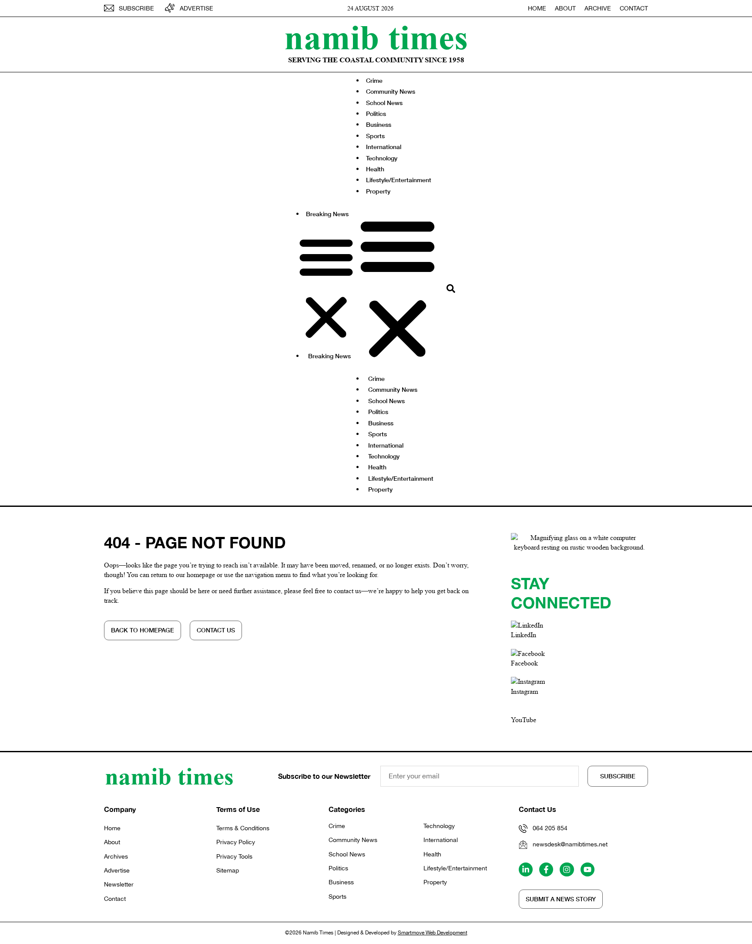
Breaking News (327, 213)
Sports (375, 135)
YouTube (523, 720)
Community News (390, 91)
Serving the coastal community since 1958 (376, 60)
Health (375, 169)
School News (384, 102)
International (383, 146)
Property (378, 191)
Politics (376, 113)
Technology (381, 158)
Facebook (524, 663)
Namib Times (376, 37)
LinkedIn (523, 635)
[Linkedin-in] (526, 869)
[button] (326, 288)
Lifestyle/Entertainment (398, 179)
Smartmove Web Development (432, 933)
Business (378, 124)
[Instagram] (567, 869)
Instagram (524, 691)
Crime (374, 80)
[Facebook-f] (546, 869)
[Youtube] (587, 869)
